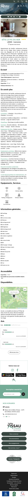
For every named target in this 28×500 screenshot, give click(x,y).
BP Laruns (6, 407)
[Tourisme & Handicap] (5, 493)
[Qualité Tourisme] (22, 493)
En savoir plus (11, 16)
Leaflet (18, 308)
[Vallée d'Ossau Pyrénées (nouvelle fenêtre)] (8, 374)
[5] (9, 416)
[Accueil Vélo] (14, 493)
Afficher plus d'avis (14, 352)
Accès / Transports (14, 459)
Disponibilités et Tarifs (14, 16)
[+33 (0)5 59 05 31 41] (14, 1)
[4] (8, 416)
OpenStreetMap (24, 308)
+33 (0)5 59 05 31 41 (11, 414)
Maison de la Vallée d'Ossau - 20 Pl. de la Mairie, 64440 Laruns (14, 410)
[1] (3, 416)
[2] (5, 416)
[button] (21, 6)
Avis (19, 16)
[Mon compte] (24, 6)
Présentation (8, 16)
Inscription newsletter (14, 389)
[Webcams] (18, 1)
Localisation (16, 16)
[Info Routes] (22, 1)
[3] (6, 416)
